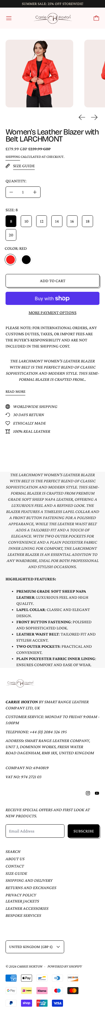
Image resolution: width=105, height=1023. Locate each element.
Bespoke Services (23, 915)
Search (13, 851)
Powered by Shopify (65, 966)
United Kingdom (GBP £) (31, 947)
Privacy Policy (21, 895)
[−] (11, 192)
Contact (15, 866)
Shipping (13, 157)
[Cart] (96, 18)
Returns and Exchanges (31, 887)
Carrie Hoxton (29, 966)
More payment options (52, 312)
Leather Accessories (27, 908)
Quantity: (16, 181)
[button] (40, 74)
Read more (15, 391)
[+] (35, 192)
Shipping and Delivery (29, 880)
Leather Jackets (22, 901)
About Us (15, 858)
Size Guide (16, 873)
